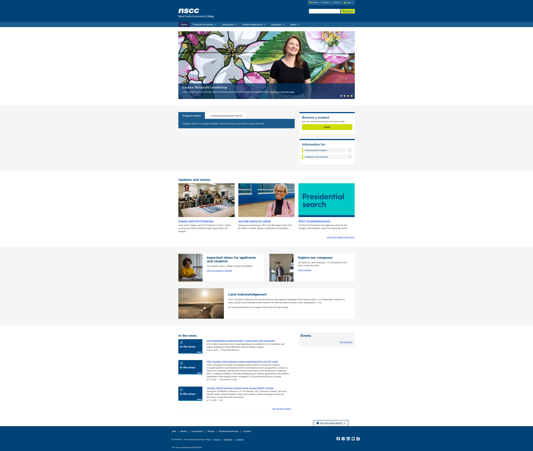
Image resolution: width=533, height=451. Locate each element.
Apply (327, 127)
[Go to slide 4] (352, 96)
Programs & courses (203, 24)
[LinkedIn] (348, 438)
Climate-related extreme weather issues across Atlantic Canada (240, 388)
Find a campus (304, 270)
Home (184, 24)
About (293, 24)
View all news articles (281, 408)
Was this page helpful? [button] (331, 423)
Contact (247, 431)
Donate (315, 2)
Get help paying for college (254, 221)
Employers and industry (316, 157)
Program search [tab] (192, 115)
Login (348, 2)
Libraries (336, 2)
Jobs (174, 431)
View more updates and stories (341, 237)
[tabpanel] (236, 123)
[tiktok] (358, 438)
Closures (326, 2)
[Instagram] (343, 438)
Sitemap (240, 439)
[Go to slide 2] (345, 96)
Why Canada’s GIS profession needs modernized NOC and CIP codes (242, 361)
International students (316, 150)
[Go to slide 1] (341, 96)
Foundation (197, 431)
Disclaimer (228, 439)
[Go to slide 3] (348, 96)
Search (349, 11)
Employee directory (228, 431)
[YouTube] (353, 438)
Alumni (210, 431)
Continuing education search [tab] (226, 115)
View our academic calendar (219, 270)
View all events (346, 342)
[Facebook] (338, 438)
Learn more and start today (281, 92)
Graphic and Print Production (196, 221)
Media (184, 431)
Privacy (217, 439)
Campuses (276, 24)
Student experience (252, 24)
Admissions (228, 24)
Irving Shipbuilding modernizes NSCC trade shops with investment (241, 340)
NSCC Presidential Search (314, 221)
